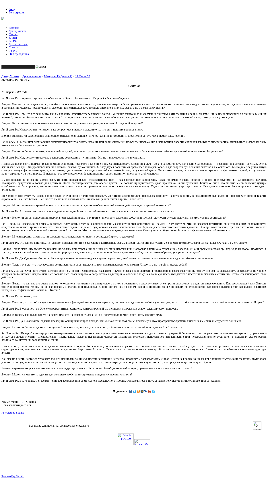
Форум (13, 50)
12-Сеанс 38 (82, 76)
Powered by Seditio (12, 412)
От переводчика (19, 54)
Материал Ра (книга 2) (58, 76)
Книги (13, 37)
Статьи (13, 34)
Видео (13, 40)
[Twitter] (134, 391)
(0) (22, 401)
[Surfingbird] (154, 391)
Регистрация (16, 12)
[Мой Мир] (142, 391)
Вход (12, 9)
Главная (14, 27)
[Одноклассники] (138, 391)
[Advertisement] (67, 464)
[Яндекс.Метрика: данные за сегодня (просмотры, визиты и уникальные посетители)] (142, 442)
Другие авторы (18, 44)
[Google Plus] (150, 391)
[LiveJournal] (146, 391)
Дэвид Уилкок (17, 31)
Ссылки (14, 47)
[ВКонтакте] (131, 391)
